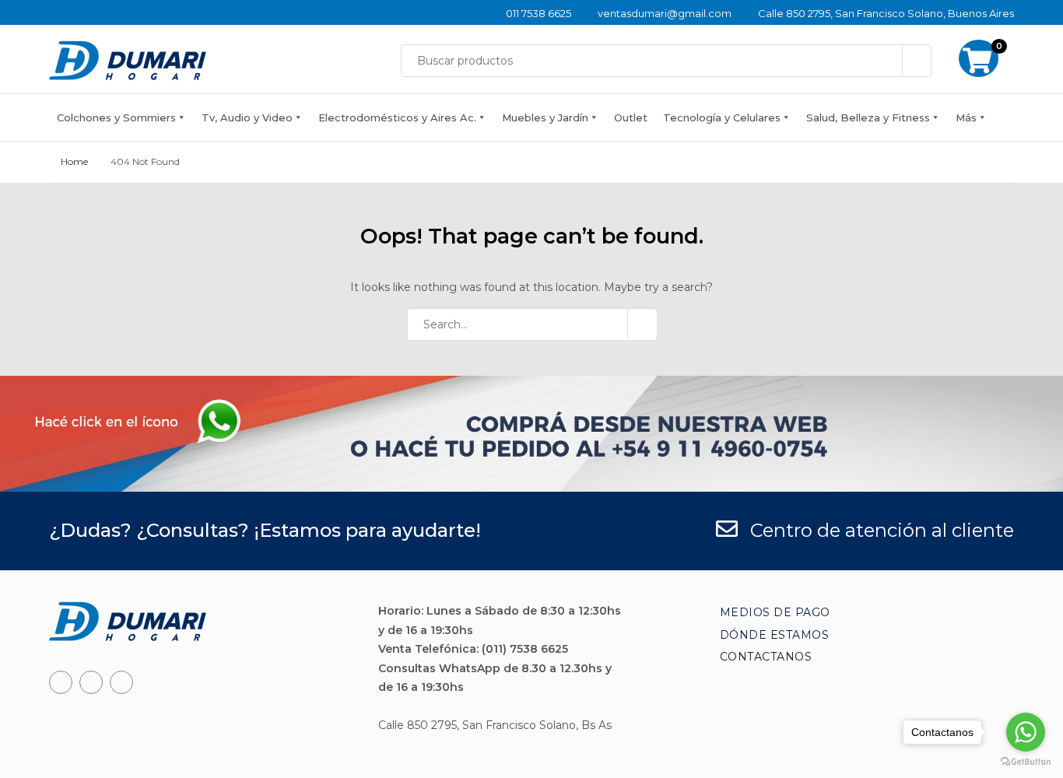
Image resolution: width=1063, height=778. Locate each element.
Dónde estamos (775, 635)
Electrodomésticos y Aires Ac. (397, 117)
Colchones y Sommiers (116, 117)
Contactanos (766, 657)
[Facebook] (60, 682)
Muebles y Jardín (545, 117)
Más (966, 117)
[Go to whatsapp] (1025, 732)
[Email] (121, 682)
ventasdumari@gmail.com (664, 13)
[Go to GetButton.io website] (1026, 762)
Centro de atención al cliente (880, 530)
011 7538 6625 (538, 13)
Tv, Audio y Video (247, 117)
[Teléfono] (91, 682)
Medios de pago (775, 612)
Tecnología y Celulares (722, 117)
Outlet (630, 117)
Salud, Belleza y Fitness (868, 117)
